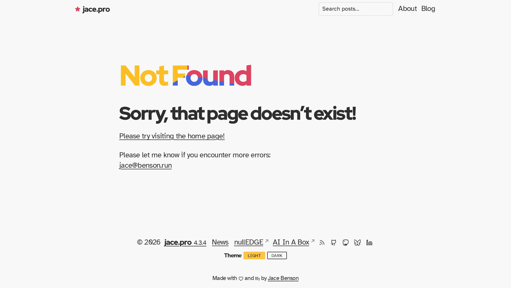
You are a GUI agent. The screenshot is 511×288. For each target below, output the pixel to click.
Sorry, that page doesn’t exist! (237, 113)
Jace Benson (283, 278)
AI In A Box (291, 242)
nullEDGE (248, 242)
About (407, 9)
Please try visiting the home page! (172, 136)
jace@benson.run (145, 165)
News (220, 242)
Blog (428, 9)
